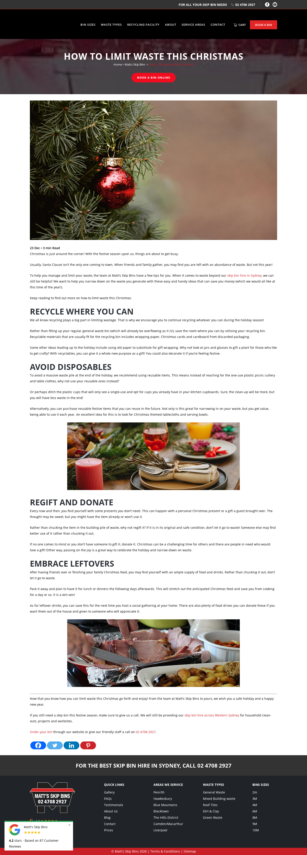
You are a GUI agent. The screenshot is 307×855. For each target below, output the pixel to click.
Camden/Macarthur (168, 824)
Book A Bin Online (153, 77)
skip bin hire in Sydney (244, 275)
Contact (110, 824)
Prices (108, 830)
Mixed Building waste (219, 798)
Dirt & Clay (211, 811)
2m (254, 792)
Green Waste (212, 817)
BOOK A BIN (263, 25)
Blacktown (161, 811)
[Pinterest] (88, 745)
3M (254, 798)
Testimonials (113, 805)
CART (242, 25)
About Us (111, 811)
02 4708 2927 (245, 4)
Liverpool (160, 830)
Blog (107, 817)
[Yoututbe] (275, 4)
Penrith (159, 792)
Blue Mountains (165, 805)
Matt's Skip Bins (127, 851)
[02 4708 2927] (52, 811)
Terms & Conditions (165, 851)
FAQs (108, 798)
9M (254, 824)
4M (254, 805)
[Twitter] (55, 745)
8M (254, 817)
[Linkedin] (71, 745)
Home (117, 64)
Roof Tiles (210, 805)
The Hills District (166, 817)
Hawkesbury (163, 798)
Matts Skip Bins (135, 64)
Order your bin (41, 732)
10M (255, 830)
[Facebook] (267, 4)
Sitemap (190, 851)
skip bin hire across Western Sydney (212, 715)
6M (254, 811)
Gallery (109, 792)
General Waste (214, 792)
